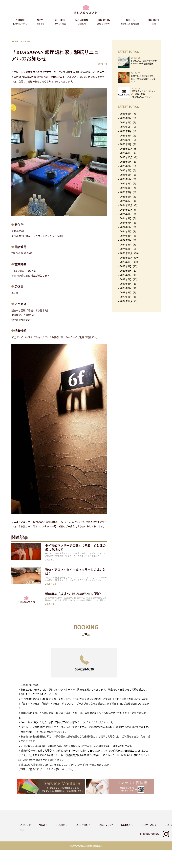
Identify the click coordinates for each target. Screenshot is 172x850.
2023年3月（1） (128, 288)
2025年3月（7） (128, 187)
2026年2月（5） (128, 139)
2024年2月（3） (128, 244)
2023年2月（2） (128, 292)
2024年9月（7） (128, 214)
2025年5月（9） (128, 179)
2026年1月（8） (128, 144)
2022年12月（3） (129, 301)
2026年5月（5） (128, 126)
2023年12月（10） (130, 253)
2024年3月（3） (128, 240)
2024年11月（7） (129, 205)
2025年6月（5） (128, 174)
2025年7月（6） (128, 170)
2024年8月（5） (128, 218)
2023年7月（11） (129, 275)
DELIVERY (104, 21)
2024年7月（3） (128, 222)
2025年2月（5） (128, 192)
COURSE (60, 21)
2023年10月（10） (130, 262)
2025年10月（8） (129, 157)
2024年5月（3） (128, 231)
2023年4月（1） (128, 283)
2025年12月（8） (129, 148)
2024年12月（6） (129, 201)
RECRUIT (153, 21)
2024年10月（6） (129, 209)
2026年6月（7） (128, 122)
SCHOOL (130, 21)
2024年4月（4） (128, 235)
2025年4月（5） (128, 183)
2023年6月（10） (129, 279)
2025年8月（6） (128, 166)
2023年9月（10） (129, 266)
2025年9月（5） (128, 161)
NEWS (40, 21)
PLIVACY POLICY (149, 834)
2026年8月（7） (128, 113)
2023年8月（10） (129, 270)
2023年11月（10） (130, 257)
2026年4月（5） (128, 131)
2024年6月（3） (128, 227)
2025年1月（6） (128, 196)
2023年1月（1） (128, 296)
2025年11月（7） (129, 153)
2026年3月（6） (128, 135)
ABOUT (20, 21)
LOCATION (81, 21)
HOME (15, 41)
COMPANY (148, 824)
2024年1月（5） (128, 248)
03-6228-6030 (84, 669)
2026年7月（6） (128, 118)
